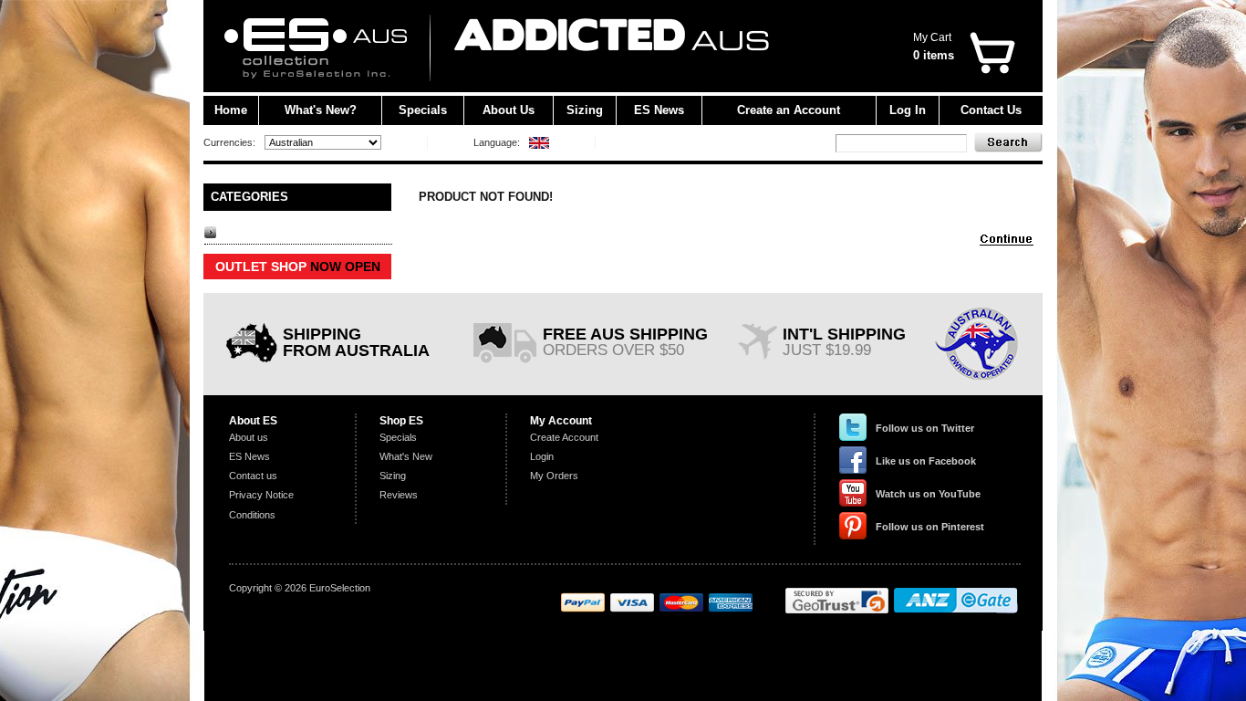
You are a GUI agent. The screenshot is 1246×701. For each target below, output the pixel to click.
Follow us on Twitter (925, 428)
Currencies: (229, 142)
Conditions (252, 514)
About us (248, 437)
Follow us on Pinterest (930, 526)
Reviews (398, 494)
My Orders (554, 475)
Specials (423, 110)
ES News (659, 110)
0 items (933, 55)
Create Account (564, 437)
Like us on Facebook (926, 460)
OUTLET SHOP (297, 266)
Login (542, 456)
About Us (509, 110)
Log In (907, 110)
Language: (496, 142)
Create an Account (788, 110)
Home (230, 110)
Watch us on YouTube (928, 493)
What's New (405, 456)
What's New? (321, 110)
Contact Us (991, 110)
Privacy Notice (261, 494)
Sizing (584, 110)
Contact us (253, 475)
